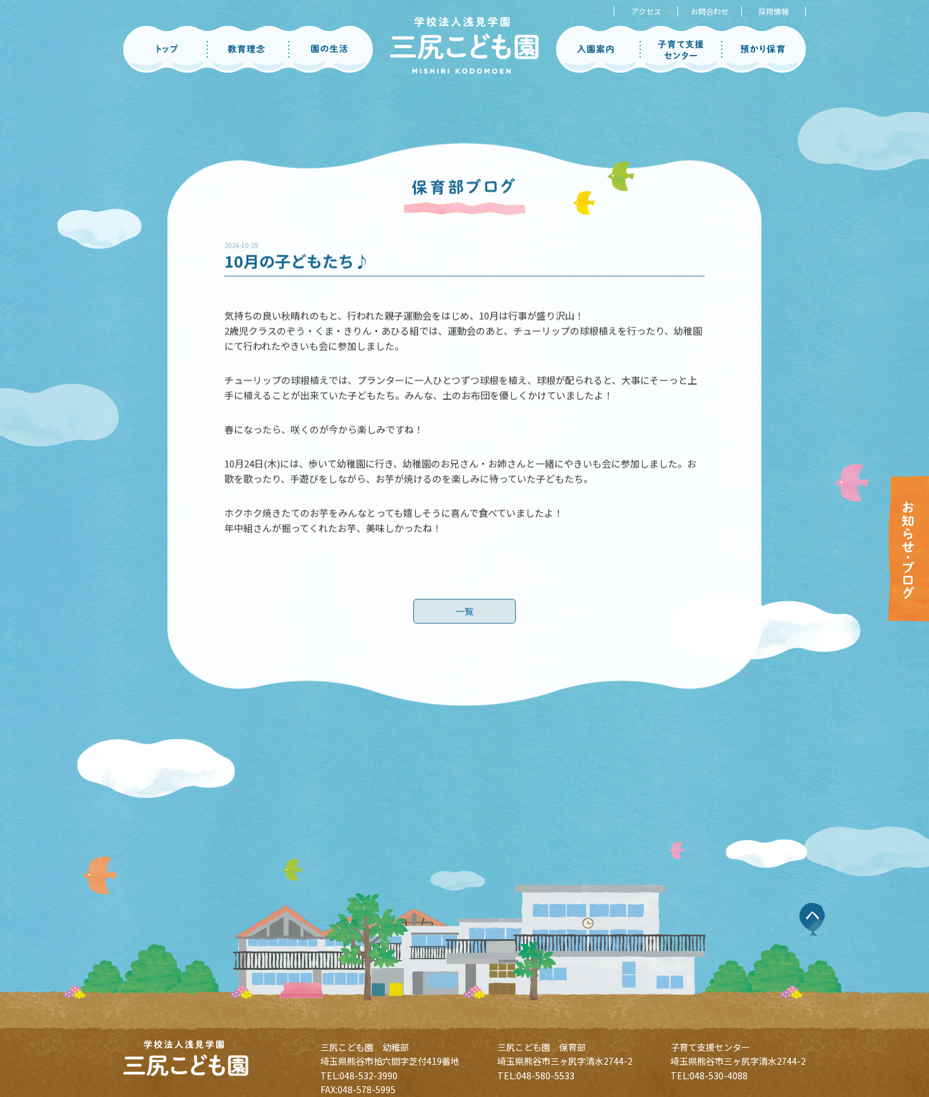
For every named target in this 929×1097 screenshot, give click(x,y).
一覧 (464, 610)
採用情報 (773, 11)
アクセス (646, 11)
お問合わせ (710, 11)
